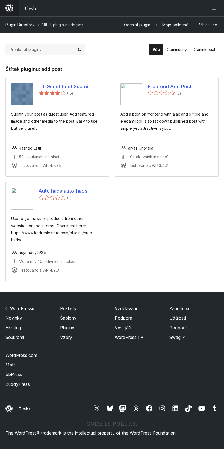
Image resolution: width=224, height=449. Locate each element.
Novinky (13, 318)
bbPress (13, 374)
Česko (24, 408)
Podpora (123, 318)
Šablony (68, 318)
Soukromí (14, 337)
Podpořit (178, 327)
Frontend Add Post (170, 86)
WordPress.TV (129, 337)
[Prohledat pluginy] (79, 49)
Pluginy (67, 327)
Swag (177, 337)
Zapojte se (180, 308)
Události (177, 318)
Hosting (13, 327)
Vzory (66, 337)
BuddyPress (17, 384)
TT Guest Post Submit (64, 86)
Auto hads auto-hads (63, 191)
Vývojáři (123, 327)
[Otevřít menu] (215, 8)
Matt (10, 365)
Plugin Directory (19, 24)
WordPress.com (21, 355)
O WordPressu (19, 308)
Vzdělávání (126, 308)
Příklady (68, 308)
